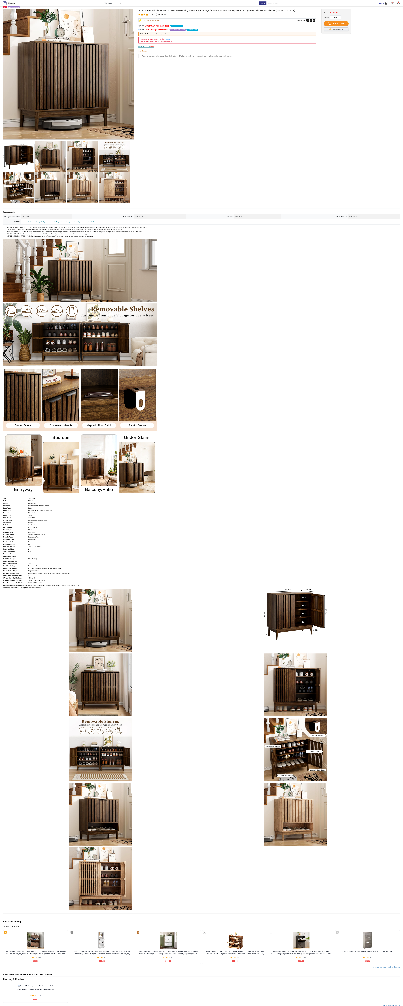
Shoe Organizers (79, 222)
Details (168, 39)
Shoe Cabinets (92, 222)
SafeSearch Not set (273, 3)
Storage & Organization (43, 222)
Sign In (381, 3)
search (263, 3)
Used (169, 30)
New (161, 26)
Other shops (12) (146, 46)
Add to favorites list (337, 30)
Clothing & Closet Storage (62, 222)
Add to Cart (338, 23)
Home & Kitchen (27, 222)
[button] (398, 2)
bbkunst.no (11, 3)
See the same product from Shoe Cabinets (386, 967)
